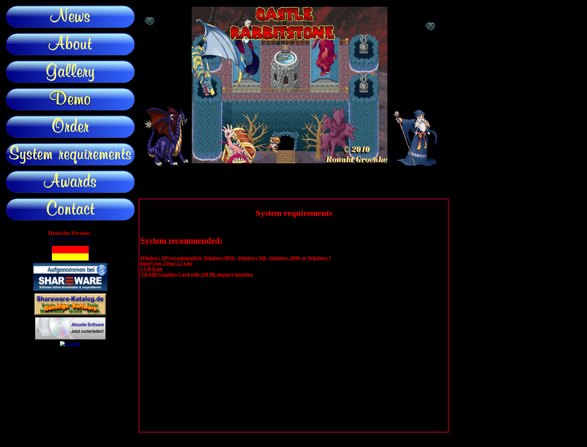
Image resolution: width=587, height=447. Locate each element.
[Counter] (70, 343)
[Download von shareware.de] (70, 289)
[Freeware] (70, 337)
